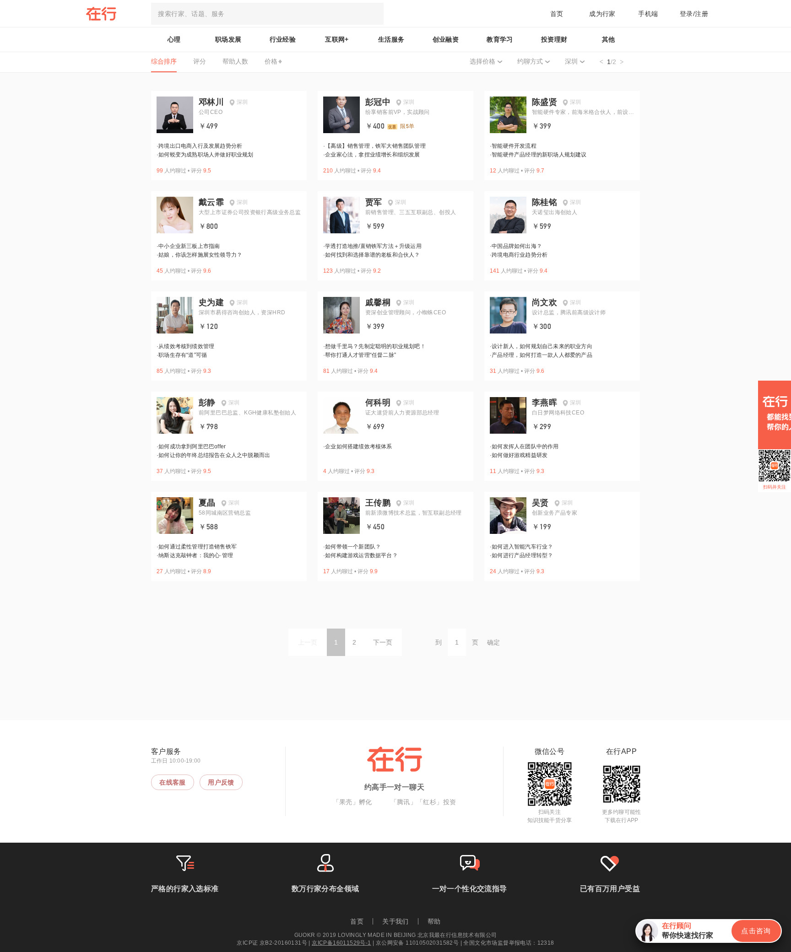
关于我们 (395, 921)
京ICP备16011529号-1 (341, 943)
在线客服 (172, 782)
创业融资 (446, 39)
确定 (493, 642)
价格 (271, 61)
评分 (199, 61)
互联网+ (337, 39)
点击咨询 (756, 931)
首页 (556, 13)
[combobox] (267, 14)
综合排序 (164, 61)
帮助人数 (235, 61)
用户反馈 (221, 782)
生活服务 (391, 39)
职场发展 (228, 39)
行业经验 (283, 39)
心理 (174, 39)
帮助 (434, 921)
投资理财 (554, 39)
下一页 (382, 642)
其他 (608, 39)
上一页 (307, 642)
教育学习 (500, 39)
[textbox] (267, 14)
